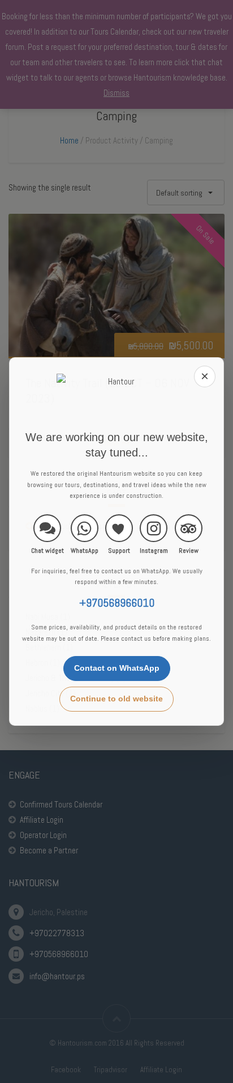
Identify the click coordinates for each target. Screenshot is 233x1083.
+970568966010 (116, 603)
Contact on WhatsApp (116, 667)
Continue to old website (116, 698)
